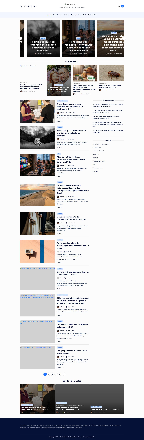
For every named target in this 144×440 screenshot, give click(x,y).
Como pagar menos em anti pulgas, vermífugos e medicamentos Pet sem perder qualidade (84, 88)
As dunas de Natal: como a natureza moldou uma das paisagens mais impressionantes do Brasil (107, 43)
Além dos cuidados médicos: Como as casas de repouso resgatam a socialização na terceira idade (73, 300)
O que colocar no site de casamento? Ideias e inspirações (108, 131)
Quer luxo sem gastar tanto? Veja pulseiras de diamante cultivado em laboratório (31, 86)
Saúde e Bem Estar (62, 101)
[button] (124, 38)
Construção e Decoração (101, 144)
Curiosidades (24, 82)
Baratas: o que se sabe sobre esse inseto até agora (110, 86)
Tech (72, 38)
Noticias (37, 38)
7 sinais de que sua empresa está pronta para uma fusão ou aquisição (37, 46)
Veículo (95, 171)
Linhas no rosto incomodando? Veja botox (106, 409)
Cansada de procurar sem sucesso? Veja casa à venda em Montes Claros (58, 89)
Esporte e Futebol (98, 151)
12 (59, 374)
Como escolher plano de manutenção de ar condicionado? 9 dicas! (73, 245)
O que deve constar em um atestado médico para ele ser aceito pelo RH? (70, 106)
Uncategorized (97, 168)
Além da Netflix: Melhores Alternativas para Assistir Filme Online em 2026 (72, 46)
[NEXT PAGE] (64, 374)
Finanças (96, 154)
